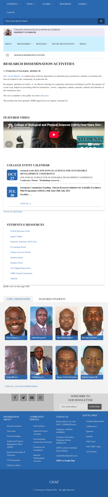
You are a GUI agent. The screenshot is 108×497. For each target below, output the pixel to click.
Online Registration (63, 44)
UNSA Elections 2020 (20, 231)
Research (41, 44)
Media (83, 44)
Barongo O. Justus (89, 338)
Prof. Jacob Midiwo (12, 76)
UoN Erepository (14, 460)
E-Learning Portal (18, 247)
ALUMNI (46, 4)
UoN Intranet (91, 452)
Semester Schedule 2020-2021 (23, 242)
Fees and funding (14, 436)
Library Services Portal (20, 252)
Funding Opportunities (95, 421)
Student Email (16, 257)
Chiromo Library (14, 465)
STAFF (30, 4)
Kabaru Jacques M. (90, 377)
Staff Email (90, 441)
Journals (89, 436)
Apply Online (16, 236)
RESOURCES (65, 4)
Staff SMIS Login (93, 447)
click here (44, 95)
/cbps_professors (18, 299)
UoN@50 (82, 4)
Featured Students (52, 299)
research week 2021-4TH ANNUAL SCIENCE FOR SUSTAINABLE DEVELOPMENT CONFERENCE (53, 172)
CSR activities (39, 426)
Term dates (11, 431)
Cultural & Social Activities (40, 432)
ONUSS (13, 279)
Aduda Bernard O (39, 338)
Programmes (24, 44)
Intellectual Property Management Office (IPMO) (15, 444)
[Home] (7, 32)
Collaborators (91, 426)
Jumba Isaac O (37, 377)
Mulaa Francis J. (13, 338)
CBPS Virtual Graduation (21, 273)
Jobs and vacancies (14, 426)
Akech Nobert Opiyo (65, 338)
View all (25, 204)
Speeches (89, 431)
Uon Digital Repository (20, 268)
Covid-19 (10, 12)
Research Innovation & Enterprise (16, 453)
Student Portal (16, 263)
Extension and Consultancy (39, 448)
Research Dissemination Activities (39, 458)
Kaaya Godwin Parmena (66, 377)
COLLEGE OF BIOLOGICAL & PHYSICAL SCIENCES (37, 29)
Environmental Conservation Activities (42, 440)
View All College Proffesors (21, 386)
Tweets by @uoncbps (12, 211)
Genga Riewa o (12, 377)
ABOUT (8, 44)
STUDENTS (12, 4)
